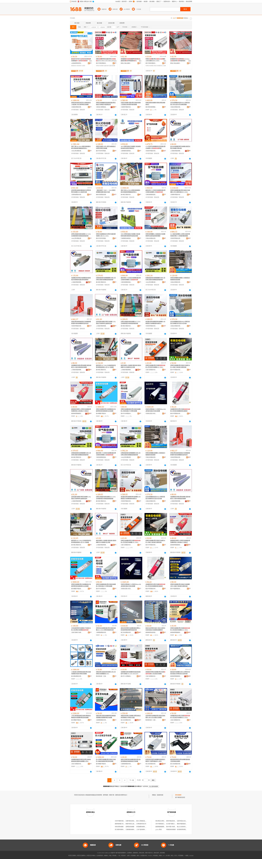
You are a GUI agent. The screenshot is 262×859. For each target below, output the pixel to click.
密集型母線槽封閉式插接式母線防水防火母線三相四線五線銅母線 (180, 366)
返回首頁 (145, 786)
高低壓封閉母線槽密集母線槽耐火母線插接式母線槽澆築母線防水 (155, 322)
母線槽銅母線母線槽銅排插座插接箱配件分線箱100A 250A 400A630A (130, 673)
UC (164, 855)
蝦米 (138, 855)
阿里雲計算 (144, 855)
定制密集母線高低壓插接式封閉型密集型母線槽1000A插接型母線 (81, 191)
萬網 (160, 855)
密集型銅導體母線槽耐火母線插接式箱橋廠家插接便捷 (180, 278)
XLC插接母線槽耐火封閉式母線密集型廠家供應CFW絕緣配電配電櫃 (180, 235)
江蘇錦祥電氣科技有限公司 (126, 107)
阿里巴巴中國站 (91, 855)
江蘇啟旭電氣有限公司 (76, 107)
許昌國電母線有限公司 (142, 826)
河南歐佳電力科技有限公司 (151, 413)
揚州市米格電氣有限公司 (126, 413)
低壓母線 (106, 65)
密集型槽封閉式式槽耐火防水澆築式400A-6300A (155, 60)
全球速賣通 (100, 855)
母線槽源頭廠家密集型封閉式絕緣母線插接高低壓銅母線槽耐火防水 (81, 760)
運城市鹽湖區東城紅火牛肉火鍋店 (186, 824)
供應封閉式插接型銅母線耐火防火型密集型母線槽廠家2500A (106, 673)
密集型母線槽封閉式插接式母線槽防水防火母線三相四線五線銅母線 (180, 585)
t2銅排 (83, 65)
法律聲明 (129, 853)
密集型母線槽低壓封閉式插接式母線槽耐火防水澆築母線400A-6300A (180, 191)
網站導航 (162, 853)
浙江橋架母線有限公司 (121, 829)
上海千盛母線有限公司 (142, 829)
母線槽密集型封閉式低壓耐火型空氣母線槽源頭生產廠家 (180, 410)
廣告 (90, 61)
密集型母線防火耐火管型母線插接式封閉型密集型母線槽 (106, 147)
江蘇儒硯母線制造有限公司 (126, 151)
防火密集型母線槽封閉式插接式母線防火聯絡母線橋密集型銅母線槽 (106, 760)
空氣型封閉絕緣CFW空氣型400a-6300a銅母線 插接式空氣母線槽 (156, 410)
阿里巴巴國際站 (81, 855)
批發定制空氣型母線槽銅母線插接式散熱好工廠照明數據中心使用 (155, 760)
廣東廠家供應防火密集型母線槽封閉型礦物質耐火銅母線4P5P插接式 (81, 410)
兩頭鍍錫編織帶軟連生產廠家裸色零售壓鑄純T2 (130, 60)
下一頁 (131, 780)
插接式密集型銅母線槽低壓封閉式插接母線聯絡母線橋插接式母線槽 (130, 760)
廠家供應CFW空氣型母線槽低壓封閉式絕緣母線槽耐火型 (131, 278)
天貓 (110, 855)
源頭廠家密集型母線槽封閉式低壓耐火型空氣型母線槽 (155, 673)
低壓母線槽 (112, 65)
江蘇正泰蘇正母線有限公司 (76, 632)
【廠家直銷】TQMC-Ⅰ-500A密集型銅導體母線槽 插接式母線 (105, 191)
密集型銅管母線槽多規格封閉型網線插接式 (155, 103)
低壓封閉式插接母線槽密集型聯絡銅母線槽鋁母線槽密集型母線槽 (106, 716)
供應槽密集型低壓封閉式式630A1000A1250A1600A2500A (106, 60)
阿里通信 (155, 855)
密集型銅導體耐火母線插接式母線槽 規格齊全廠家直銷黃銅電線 (155, 235)
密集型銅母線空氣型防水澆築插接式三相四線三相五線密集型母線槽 (81, 103)
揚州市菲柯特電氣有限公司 (101, 151)
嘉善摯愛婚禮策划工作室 (162, 826)
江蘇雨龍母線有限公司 (132, 829)
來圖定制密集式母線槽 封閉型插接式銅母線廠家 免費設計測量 (131, 716)
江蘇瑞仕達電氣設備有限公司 (101, 107)
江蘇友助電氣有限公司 (176, 107)
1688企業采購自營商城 (76, 151)
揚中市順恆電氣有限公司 (101, 63)
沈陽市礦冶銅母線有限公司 (133, 821)
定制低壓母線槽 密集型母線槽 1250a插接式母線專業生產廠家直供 (106, 322)
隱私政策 (141, 853)
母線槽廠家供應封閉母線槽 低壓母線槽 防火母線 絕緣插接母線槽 (81, 366)
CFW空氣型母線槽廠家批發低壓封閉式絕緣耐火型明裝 (155, 147)
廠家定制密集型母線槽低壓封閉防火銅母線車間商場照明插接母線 (130, 629)
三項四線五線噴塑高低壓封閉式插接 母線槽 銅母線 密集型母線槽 (81, 673)
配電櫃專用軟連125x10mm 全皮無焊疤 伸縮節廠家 (179, 60)
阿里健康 (180, 855)
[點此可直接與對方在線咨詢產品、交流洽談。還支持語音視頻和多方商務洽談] (91, 115)
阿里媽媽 (133, 855)
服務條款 (135, 853)
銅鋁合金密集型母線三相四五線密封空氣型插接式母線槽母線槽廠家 (155, 629)
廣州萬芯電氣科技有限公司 (126, 194)
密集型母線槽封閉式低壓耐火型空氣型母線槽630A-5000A (155, 366)
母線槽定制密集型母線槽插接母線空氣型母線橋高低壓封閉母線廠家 (81, 278)
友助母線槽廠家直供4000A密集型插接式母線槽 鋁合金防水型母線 (180, 322)
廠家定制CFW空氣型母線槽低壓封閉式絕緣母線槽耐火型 (155, 191)
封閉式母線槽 (157, 65)
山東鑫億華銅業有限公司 (76, 63)
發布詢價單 (178, 795)
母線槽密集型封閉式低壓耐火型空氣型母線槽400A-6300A (180, 716)
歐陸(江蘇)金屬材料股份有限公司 (126, 63)
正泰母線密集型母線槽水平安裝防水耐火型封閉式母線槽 (81, 629)
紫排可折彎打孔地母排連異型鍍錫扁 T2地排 (81, 60)
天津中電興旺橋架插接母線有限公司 (124, 821)
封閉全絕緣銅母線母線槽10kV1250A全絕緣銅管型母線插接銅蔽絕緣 (81, 235)
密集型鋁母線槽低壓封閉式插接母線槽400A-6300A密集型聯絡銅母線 (106, 629)
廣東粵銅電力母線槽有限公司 (123, 824)
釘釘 (175, 855)
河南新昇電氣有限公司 (151, 151)
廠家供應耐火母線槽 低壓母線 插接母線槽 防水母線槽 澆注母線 (131, 366)
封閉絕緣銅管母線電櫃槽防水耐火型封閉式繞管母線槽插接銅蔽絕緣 (106, 278)
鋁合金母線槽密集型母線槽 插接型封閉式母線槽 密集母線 (180, 147)
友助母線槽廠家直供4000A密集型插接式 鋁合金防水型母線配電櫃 (180, 103)
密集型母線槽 (99, 65)
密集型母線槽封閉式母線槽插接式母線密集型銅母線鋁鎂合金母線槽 (106, 410)
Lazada (191, 855)
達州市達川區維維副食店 (173, 826)
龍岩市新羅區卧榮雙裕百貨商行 (176, 413)
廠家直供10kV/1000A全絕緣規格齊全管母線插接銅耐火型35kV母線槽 (106, 366)
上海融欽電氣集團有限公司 (176, 151)
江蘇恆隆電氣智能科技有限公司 (151, 194)
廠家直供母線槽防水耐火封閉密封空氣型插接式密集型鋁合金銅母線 (180, 673)
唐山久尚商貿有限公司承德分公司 (186, 826)
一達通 (186, 855)
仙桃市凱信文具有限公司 (183, 821)
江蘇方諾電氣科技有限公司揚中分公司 (151, 369)
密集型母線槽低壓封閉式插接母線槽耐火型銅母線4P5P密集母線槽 (130, 410)
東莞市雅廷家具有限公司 (173, 821)
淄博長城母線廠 (130, 826)
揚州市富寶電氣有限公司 (176, 588)
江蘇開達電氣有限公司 (101, 632)
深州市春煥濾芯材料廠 (161, 824)
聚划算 (114, 855)
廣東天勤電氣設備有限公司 (101, 194)
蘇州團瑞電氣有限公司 (76, 676)
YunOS (150, 855)
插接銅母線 (160, 795)
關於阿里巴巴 (149, 853)
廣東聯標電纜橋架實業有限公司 (76, 413)
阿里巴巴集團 (72, 855)
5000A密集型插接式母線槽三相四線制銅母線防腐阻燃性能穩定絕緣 (130, 235)
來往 (172, 855)
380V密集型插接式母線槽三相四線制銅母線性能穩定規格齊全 (131, 147)
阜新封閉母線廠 (119, 826)
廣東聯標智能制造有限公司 (151, 632)
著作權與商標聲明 (121, 853)
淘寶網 (106, 855)
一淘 (118, 855)
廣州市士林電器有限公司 (126, 676)
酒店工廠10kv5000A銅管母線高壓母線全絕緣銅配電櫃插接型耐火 (81, 147)
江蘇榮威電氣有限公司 (76, 194)
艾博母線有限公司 (141, 824)
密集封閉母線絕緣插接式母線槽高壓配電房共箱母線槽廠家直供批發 (81, 322)
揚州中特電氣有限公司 (176, 369)
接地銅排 (78, 65)
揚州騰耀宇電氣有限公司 (101, 413)
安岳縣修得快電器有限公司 (184, 829)
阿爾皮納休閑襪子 (171, 829)
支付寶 (168, 855)
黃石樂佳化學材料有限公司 (162, 821)
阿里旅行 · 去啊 (125, 855)
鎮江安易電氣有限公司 (126, 632)
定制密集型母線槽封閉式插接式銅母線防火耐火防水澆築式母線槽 (155, 716)
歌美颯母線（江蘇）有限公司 (101, 676)
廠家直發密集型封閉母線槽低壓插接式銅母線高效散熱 (180, 760)
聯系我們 (156, 853)
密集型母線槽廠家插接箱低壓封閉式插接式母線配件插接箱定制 (106, 103)
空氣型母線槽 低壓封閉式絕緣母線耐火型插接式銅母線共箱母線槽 (131, 103)
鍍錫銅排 (73, 65)
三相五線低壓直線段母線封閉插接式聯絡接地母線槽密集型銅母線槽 (81, 716)
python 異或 (158, 829)
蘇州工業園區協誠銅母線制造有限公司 (146, 821)
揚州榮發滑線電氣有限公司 (151, 107)
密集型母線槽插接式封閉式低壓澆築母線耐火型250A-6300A (106, 235)
